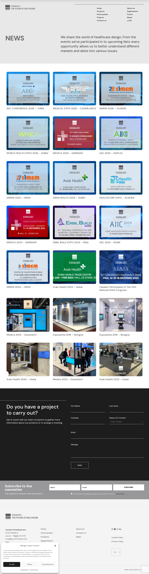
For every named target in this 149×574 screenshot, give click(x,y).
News (78, 537)
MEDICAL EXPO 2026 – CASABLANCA (74, 108)
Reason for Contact (117, 418)
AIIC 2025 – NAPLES (110, 153)
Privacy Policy (34, 570)
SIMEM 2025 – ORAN (18, 197)
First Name (75, 406)
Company (75, 418)
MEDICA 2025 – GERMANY (68, 153)
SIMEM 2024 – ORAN (19, 287)
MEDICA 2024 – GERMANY (22, 242)
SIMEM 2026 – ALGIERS (112, 108)
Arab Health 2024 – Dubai (67, 287)
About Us (80, 529)
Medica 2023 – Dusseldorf (22, 334)
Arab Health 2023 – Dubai (114, 379)
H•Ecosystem (47, 533)
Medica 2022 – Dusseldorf (68, 379)
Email (73, 432)
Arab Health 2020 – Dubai (21, 379)
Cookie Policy (24, 570)
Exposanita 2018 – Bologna (114, 334)
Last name (113, 406)
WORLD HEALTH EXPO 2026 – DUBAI (27, 153)
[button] (55, 546)
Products (45, 537)
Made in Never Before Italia (134, 570)
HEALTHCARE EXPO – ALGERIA (116, 197)
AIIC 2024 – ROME (109, 242)
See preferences (48, 564)
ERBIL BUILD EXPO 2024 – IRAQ (70, 242)
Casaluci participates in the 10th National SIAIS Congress (117, 288)
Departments (47, 541)
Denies (29, 564)
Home (43, 529)
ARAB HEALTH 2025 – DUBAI (69, 197)
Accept (11, 564)
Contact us (81, 533)
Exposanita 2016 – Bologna (68, 334)
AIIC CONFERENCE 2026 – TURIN (25, 108)
